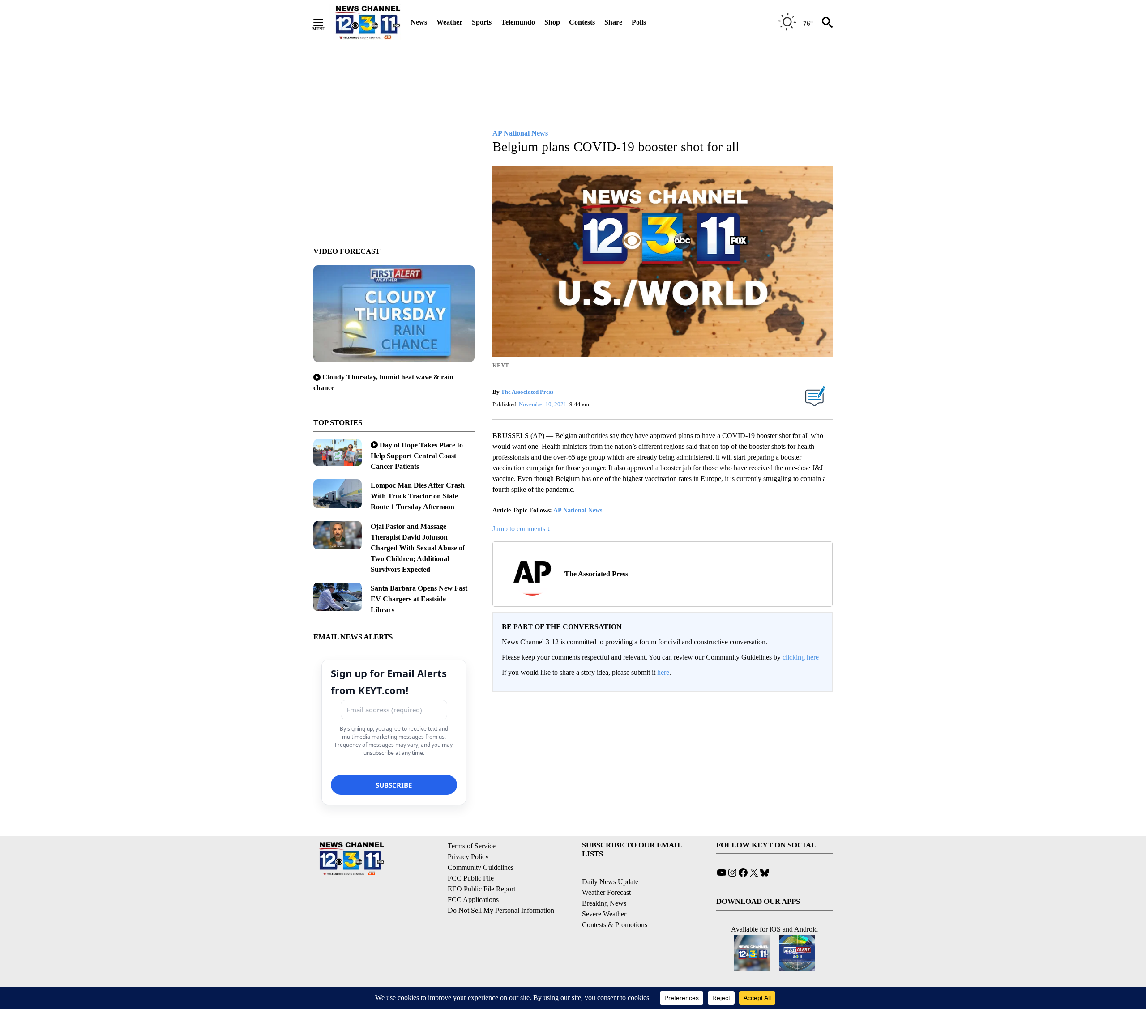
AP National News (577, 510)
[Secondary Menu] (325, 22)
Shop (552, 22)
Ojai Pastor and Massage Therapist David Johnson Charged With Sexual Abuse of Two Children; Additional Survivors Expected (418, 548)
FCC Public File (471, 878)
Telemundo (518, 22)
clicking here (801, 657)
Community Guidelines (480, 867)
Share (613, 22)
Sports (482, 22)
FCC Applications (473, 899)
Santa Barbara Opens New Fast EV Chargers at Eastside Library (419, 598)
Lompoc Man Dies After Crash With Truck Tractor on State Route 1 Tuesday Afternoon (418, 496)
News (419, 22)
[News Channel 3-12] (367, 22)
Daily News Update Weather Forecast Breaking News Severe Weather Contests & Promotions (614, 903)
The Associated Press (527, 391)
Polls (639, 22)
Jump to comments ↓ (521, 528)
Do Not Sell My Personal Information (501, 910)
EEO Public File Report (481, 889)
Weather (449, 22)
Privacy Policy (468, 856)
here (663, 672)
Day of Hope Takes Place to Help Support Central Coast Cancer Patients (417, 455)
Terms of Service (472, 846)
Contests (582, 22)
